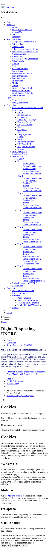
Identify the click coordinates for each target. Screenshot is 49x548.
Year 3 (20, 210)
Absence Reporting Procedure (25, 59)
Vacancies (16, 295)
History (20, 132)
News (9, 98)
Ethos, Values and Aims (22, 29)
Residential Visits (19, 154)
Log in (9, 312)
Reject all (6, 430)
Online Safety (18, 46)
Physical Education (25, 142)
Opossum (11, 288)
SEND (15, 83)
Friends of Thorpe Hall (22, 88)
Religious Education (26, 146)
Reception (21, 161)
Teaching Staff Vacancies (28, 303)
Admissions (17, 56)
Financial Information (21, 90)
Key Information (14, 39)
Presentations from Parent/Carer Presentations (34, 279)
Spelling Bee (28, 183)
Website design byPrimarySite (20, 395)
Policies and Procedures (22, 73)
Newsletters (17, 100)
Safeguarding (17, 44)
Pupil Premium (18, 78)
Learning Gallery (19, 151)
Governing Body (19, 293)
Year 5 (20, 244)
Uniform (15, 63)
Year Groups (17, 156)
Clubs (14, 66)
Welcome (16, 27)
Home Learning (29, 168)
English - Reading (25, 124)
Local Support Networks (22, 93)
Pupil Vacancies (24, 298)
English (20, 127)
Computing (22, 117)
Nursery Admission (20, 54)
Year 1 (20, 176)
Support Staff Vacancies (27, 300)
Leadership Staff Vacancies (29, 305)
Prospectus (16, 37)
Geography (22, 129)
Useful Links (17, 286)
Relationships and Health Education (27, 107)
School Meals (18, 61)
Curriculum (11, 105)
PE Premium (17, 81)
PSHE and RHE (24, 144)
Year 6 (20, 266)
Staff (14, 34)
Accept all (16, 430)
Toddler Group (18, 95)
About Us (11, 24)
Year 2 (20, 193)
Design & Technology (26, 120)
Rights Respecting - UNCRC (24, 283)
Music (20, 139)
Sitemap (10, 379)
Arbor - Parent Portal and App (25, 49)
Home (9, 22)
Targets (26, 185)
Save (25, 545)
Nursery (20, 159)
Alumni (15, 307)
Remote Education (20, 68)
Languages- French (25, 134)
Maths (20, 137)
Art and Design (24, 115)
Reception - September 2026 (24, 42)
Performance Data (19, 76)
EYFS (20, 112)
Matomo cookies (15, 496)
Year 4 (20, 227)
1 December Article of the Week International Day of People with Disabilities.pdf (26, 373)
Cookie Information (15, 381)
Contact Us (17, 32)
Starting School (29, 164)
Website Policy (13, 384)
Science (20, 149)
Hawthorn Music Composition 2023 (31, 262)
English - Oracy (24, 122)
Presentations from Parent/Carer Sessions (32, 172)
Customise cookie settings (33, 430)
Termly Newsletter (20, 103)
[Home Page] (7, 7)
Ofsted (15, 85)
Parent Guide (17, 71)
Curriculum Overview (32, 166)
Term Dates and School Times (25, 51)
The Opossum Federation (23, 290)
